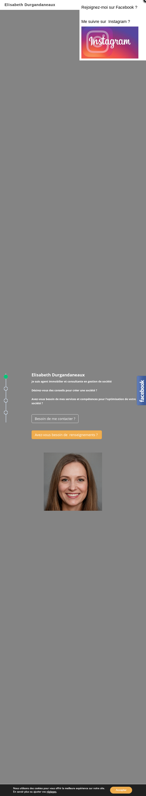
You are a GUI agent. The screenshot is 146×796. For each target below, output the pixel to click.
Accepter (121, 790)
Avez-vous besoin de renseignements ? (67, 434)
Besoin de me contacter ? (55, 418)
